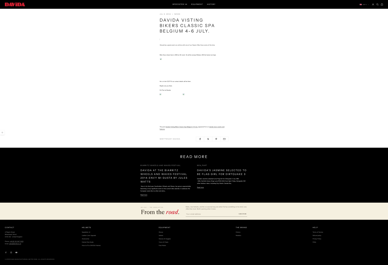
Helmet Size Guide (87, 242)
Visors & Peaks (163, 242)
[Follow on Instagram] (11, 252)
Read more (143, 195)
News (177, 14)
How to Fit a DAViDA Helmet (91, 245)
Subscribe (243, 214)
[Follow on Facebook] (6, 252)
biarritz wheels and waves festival (160, 165)
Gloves (161, 232)
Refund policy (317, 235)
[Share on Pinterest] (216, 139)
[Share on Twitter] (208, 139)
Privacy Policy (317, 239)
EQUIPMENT (197, 4)
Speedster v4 (86, 232)
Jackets (161, 235)
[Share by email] (224, 139)
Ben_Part (202, 165)
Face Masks (162, 245)
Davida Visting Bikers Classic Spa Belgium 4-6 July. (182, 127)
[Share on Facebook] (200, 139)
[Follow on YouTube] (16, 252)
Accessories (85, 239)
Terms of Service (318, 232)
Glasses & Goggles (165, 239)
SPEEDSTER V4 (179, 4)
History (238, 232)
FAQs (314, 242)
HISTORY (211, 4)
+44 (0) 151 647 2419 (16, 241)
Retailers (238, 235)
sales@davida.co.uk (15, 244)
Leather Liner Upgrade (89, 235)
